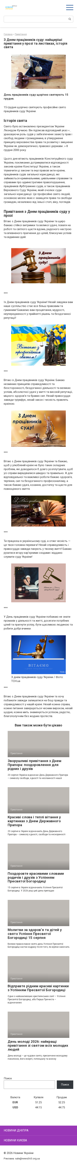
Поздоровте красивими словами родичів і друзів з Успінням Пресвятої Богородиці (36, 877)
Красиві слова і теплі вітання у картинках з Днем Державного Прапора (34, 821)
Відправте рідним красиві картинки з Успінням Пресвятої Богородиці (38, 988)
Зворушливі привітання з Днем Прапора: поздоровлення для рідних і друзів (34, 765)
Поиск (8, 1078)
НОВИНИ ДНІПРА (16, 1130)
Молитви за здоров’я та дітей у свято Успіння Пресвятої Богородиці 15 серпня (35, 934)
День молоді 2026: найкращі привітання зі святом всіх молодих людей (38, 1045)
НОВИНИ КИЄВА (15, 1140)
